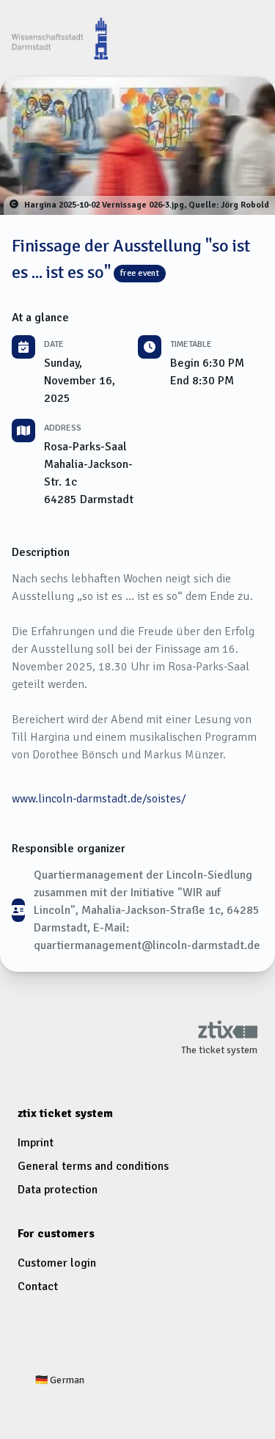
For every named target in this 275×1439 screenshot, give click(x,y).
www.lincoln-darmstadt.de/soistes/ (99, 798)
